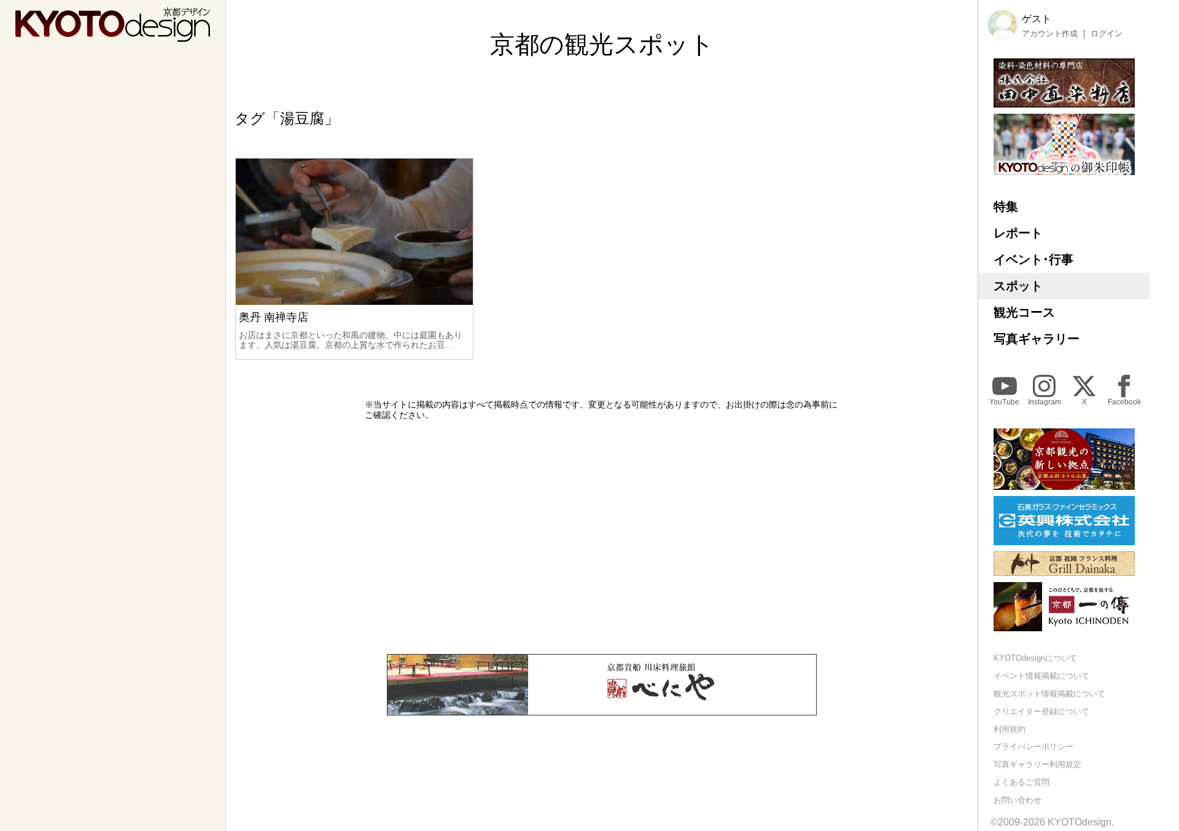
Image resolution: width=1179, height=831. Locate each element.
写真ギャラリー (1037, 338)
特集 (1006, 206)
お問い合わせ (1017, 800)
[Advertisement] (602, 537)
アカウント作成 (1050, 34)
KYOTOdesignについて (1035, 658)
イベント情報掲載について (1041, 675)
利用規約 (1009, 729)
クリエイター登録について (1041, 711)
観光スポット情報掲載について (1049, 693)
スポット (1018, 286)
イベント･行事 (1033, 259)
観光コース (1024, 312)
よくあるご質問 (1021, 782)
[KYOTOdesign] (112, 36)
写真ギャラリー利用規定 (1037, 764)
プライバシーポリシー (1033, 746)
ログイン (1107, 34)
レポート (1018, 233)
